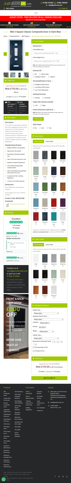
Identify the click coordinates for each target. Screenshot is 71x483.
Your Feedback (41, 407)
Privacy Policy (18, 474)
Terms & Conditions (9, 474)
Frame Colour (39, 239)
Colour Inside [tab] (49, 141)
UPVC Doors (7, 424)
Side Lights (18, 426)
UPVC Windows (19, 391)
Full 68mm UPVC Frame (42, 84)
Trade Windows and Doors (40, 403)
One (43, 128)
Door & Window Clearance (17, 434)
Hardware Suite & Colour (40, 316)
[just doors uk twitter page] (59, 476)
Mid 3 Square (25, 36)
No (36, 74)
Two (50, 128)
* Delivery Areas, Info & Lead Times (29, 403)
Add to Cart (49, 378)
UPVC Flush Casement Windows (18, 396)
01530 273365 (13, 276)
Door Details (39, 41)
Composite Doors (14, 36)
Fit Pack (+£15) (39, 351)
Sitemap (6, 476)
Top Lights (17, 429)
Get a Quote (10, 8)
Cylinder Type (37, 335)
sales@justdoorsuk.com (17, 271)
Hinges (35, 331)
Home (5, 36)
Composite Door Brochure (17, 204)
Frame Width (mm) (38, 49)
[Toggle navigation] (35, 13)
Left (36, 105)
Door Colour (39, 136)
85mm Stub (45, 74)
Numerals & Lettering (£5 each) (42, 341)
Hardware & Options (42, 305)
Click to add (38, 119)
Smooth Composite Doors (7, 405)
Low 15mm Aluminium (41, 90)
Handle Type (36, 310)
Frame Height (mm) (38, 57)
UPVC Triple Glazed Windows (18, 407)
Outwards (47, 98)
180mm (52, 77)
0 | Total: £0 (63, 8)
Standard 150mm (40, 77)
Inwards (37, 98)
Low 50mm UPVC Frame (42, 87)
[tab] (49, 41)
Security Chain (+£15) (41, 347)
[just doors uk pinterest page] (63, 476)
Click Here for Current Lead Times (35, 20)
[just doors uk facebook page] (55, 476)
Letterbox (35, 322)
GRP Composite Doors (7, 393)
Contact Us (40, 410)
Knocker (35, 326)
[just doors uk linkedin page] (67, 476)
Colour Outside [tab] (38, 141)
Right (43, 105)
